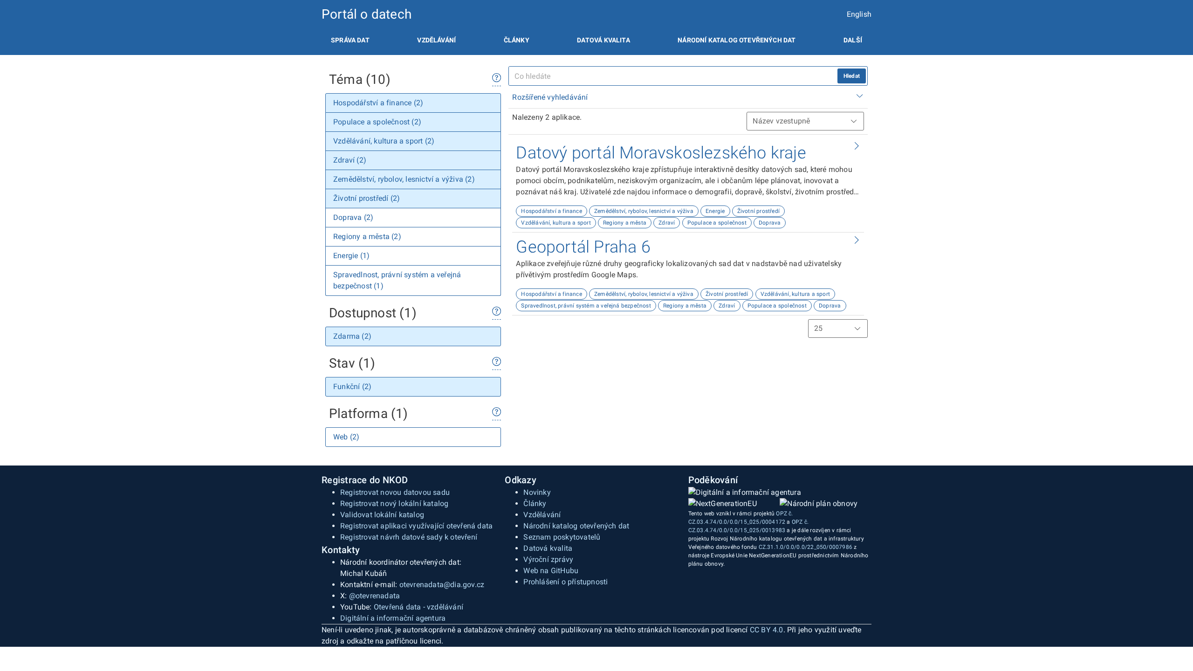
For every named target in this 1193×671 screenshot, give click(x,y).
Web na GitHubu (550, 570)
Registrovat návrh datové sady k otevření (408, 537)
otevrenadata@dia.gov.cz (442, 584)
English (859, 14)
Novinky (536, 492)
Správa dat (350, 40)
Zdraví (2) (349, 160)
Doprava (770, 222)
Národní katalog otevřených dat (576, 525)
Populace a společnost (717, 222)
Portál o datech (366, 14)
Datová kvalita (603, 40)
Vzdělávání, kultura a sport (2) (383, 141)
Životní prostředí (758, 211)
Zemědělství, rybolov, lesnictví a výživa (643, 211)
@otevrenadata (374, 595)
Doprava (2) (353, 217)
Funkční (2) (352, 386)
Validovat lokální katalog (382, 514)
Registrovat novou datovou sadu (395, 492)
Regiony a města (624, 222)
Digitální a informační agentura (393, 618)
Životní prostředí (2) (366, 198)
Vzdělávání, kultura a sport (555, 222)
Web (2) (346, 436)
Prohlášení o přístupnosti (565, 581)
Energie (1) (351, 255)
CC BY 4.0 (766, 629)
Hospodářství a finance (551, 211)
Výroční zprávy (548, 559)
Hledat (851, 76)
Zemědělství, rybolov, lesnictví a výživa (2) (404, 179)
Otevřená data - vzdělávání (418, 607)
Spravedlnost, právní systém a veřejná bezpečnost (586, 305)
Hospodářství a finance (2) (378, 102)
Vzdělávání (436, 40)
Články (516, 40)
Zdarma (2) (352, 336)
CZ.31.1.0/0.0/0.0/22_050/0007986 (805, 547)
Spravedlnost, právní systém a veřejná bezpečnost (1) (397, 280)
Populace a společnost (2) (377, 121)
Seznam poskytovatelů (561, 537)
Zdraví (666, 222)
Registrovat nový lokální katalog (394, 503)
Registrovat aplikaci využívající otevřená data (416, 525)
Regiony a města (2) (367, 236)
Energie (715, 211)
